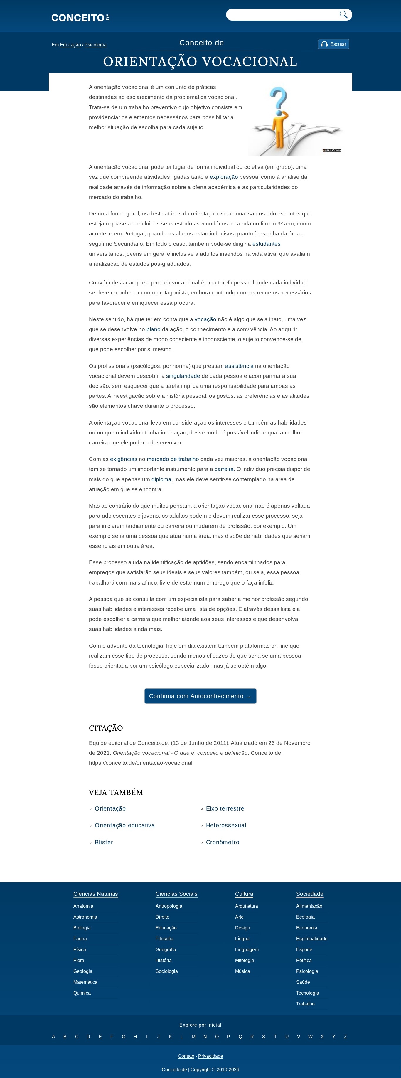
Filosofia (164, 938)
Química (82, 993)
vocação (205, 319)
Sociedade (310, 894)
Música (242, 971)
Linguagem (247, 949)
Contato (186, 1056)
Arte (239, 916)
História (164, 960)
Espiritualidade (312, 938)
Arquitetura (246, 906)
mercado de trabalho (173, 459)
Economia (306, 927)
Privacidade (210, 1056)
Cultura (244, 894)
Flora (78, 960)
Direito (162, 916)
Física (79, 949)
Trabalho (305, 1003)
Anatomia (83, 906)
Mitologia (244, 960)
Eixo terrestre (225, 808)
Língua (242, 938)
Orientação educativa (125, 825)
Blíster (104, 842)
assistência (239, 366)
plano (153, 329)
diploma (161, 479)
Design (242, 927)
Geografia (166, 949)
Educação (70, 44)
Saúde (303, 982)
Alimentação (309, 906)
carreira (224, 469)
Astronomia (85, 916)
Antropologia (169, 906)
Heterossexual (226, 825)
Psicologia (96, 44)
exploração (224, 177)
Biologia (82, 927)
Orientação (110, 808)
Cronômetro (223, 842)
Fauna (80, 938)
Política (304, 960)
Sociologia (167, 971)
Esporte (304, 949)
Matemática (85, 982)
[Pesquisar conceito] (344, 14)
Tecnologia (307, 993)
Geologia (82, 971)
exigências (123, 459)
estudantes (266, 244)
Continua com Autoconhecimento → (200, 696)
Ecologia (305, 916)
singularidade (183, 376)
